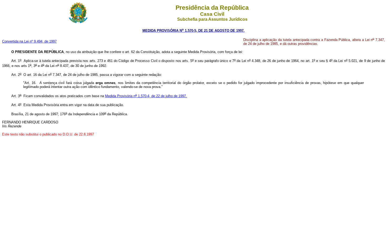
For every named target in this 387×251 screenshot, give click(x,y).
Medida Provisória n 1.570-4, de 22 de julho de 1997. (146, 96)
